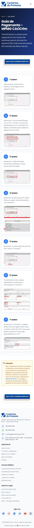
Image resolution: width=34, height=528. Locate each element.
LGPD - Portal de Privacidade (10, 501)
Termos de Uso (6, 498)
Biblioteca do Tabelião (8, 454)
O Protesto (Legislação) (9, 451)
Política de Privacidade (8, 495)
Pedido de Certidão (7, 475)
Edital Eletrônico (6, 480)
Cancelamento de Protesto (10, 472)
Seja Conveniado (6, 457)
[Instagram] (9, 513)
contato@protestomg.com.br (14, 434)
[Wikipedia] (30, 513)
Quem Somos (5, 448)
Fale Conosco (5, 492)
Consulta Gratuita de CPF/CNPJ (11, 469)
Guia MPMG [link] (11, 16)
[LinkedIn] (14, 513)
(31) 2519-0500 (10, 426)
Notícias (4, 460)
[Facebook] (3, 513)
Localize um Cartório (8, 477)
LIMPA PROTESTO (11, 379)
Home (3, 16)
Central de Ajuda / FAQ (8, 489)
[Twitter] (20, 513)
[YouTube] (25, 513)
